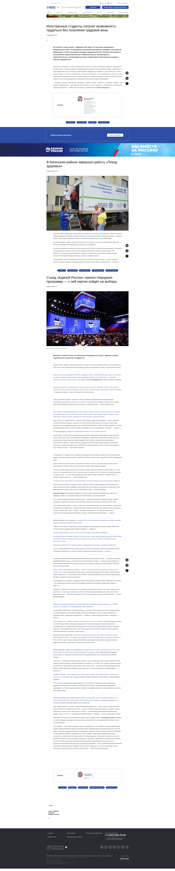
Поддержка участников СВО (87, 16)
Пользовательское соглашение (54, 859)
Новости (64, 19)
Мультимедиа (111, 12)
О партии (48, 12)
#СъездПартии (83, 787)
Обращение (93, 7)
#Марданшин (70, 122)
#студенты (92, 122)
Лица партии (59, 12)
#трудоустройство (104, 122)
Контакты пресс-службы (74, 837)
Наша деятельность (72, 12)
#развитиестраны (111, 787)
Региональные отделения (94, 833)
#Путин (62, 787)
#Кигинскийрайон (85, 270)
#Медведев (72, 787)
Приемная (99, 12)
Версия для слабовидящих (122, 3)
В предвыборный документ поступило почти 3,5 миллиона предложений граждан (76, 532)
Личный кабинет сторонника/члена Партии (115, 7)
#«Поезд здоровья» (98, 270)
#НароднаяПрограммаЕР (97, 787)
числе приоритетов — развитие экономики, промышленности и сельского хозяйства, (78, 621)
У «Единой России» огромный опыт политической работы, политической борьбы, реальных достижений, (83, 481)
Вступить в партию (123, 12)
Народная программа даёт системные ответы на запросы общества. (87, 431)
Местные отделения (87, 12)
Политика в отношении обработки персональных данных (60, 862)
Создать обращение (115, 135)
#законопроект (81, 122)
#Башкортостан (72, 270)
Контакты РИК (52, 837)
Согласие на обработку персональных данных (57, 863)
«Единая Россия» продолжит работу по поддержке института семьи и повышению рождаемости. (88, 545)
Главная (48, 19)
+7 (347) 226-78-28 (115, 835)
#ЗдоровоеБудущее (111, 270)
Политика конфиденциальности (54, 861)
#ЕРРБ (61, 270)
